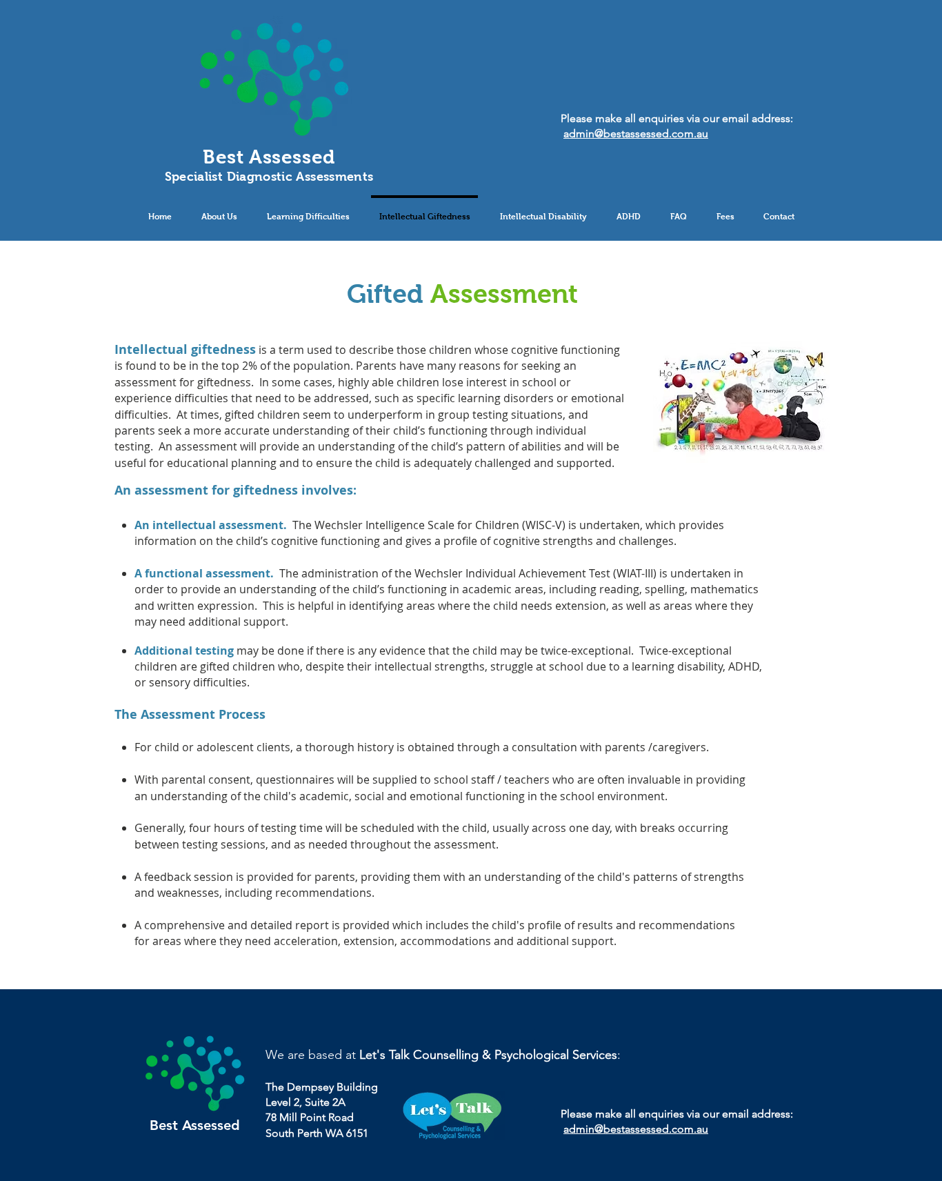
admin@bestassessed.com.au (635, 133)
